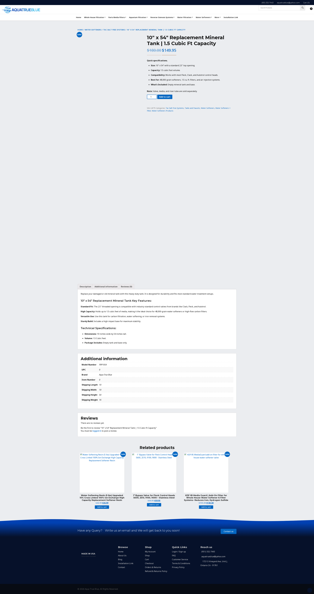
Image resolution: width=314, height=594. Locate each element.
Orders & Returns (153, 567)
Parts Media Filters (116, 17)
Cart (147, 559)
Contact (121, 567)
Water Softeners (203, 17)
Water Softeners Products (162, 111)
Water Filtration (184, 17)
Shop (147, 555)
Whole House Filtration (94, 17)
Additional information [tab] (106, 286)
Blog (120, 559)
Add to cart (164, 96)
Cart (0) (306, 3)
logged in (96, 431)
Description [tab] (85, 286)
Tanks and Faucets (192, 108)
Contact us (228, 531)
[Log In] (309, 8)
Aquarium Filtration (137, 17)
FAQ (174, 555)
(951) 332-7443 (268, 3)
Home (78, 17)
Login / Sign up (179, 551)
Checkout (149, 563)
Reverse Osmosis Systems (161, 17)
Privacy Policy (178, 567)
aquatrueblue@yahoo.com (288, 3)
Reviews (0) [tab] (126, 286)
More (217, 17)
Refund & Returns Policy (156, 571)
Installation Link (231, 17)
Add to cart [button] (102, 507)
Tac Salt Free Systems (114, 30)
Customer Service (180, 559)
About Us (122, 555)
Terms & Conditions (181, 563)
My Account (150, 551)
